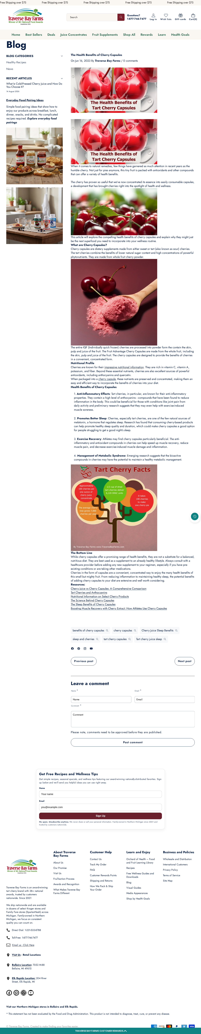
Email (138, 691)
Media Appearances (137, 893)
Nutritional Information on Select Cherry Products (100, 596)
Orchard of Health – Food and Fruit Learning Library (140, 860)
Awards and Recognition (66, 884)
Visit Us (57, 873)
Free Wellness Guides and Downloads (140, 875)
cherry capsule (107, 379)
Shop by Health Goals (138, 898)
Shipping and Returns (101, 880)
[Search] (121, 17)
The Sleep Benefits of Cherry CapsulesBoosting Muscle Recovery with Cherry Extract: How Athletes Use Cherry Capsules (119, 606)
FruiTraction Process (63, 879)
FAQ (92, 870)
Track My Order (98, 864)
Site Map (167, 880)
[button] (100, 1031)
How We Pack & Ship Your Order (101, 887)
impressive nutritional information (124, 367)
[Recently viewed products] (194, 516)
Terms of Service (171, 875)
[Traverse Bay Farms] (25, 17)
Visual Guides (133, 888)
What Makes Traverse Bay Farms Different (66, 891)
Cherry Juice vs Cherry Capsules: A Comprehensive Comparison (108, 589)
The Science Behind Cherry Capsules (92, 600)
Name (74, 691)
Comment (76, 706)
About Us (58, 862)
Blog (128, 882)
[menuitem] (34, 62)
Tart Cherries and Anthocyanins (89, 592)
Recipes (130, 868)
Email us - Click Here (23, 945)
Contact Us (95, 859)
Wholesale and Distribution (177, 859)
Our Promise (60, 868)
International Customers (175, 864)
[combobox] (96, 17)
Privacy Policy (170, 870)
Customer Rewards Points (103, 875)
